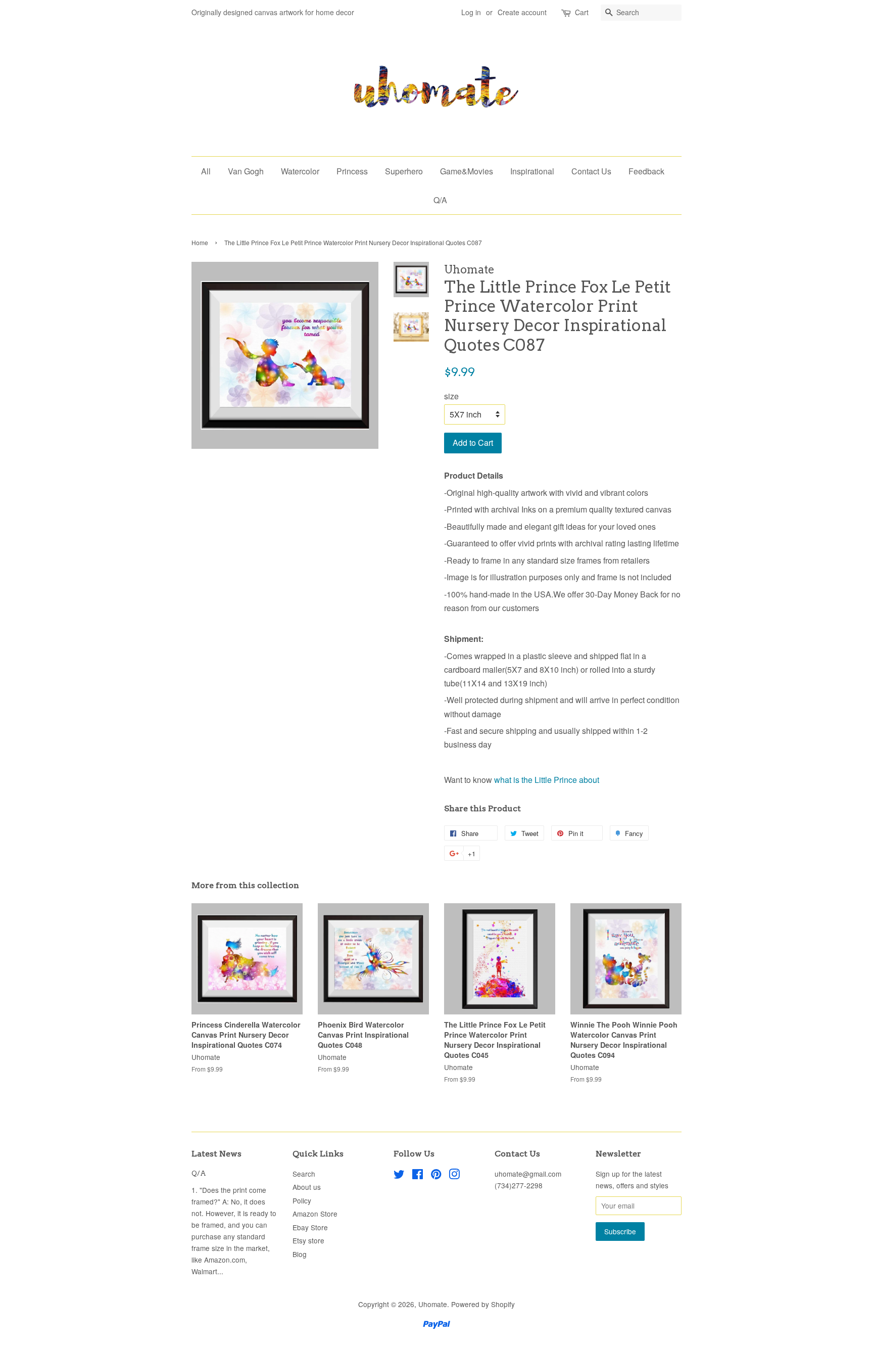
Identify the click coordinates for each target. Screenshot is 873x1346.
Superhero (404, 171)
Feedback (646, 171)
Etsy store (308, 1240)
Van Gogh (246, 171)
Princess (352, 171)
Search (304, 1174)
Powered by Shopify (483, 1304)
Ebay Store (310, 1227)
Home (199, 242)
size (451, 396)
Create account (522, 12)
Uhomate (432, 1304)
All (206, 171)
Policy (302, 1200)
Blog (300, 1254)
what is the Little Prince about (546, 779)
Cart (582, 12)
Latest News (216, 1153)
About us (307, 1187)
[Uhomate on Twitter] (399, 1176)
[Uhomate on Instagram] (454, 1176)
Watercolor (300, 171)
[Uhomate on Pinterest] (436, 1176)
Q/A (440, 200)
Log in (471, 12)
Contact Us (591, 171)
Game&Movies (466, 171)
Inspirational (532, 171)
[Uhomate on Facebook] (417, 1176)
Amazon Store (315, 1214)
